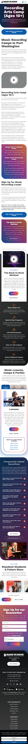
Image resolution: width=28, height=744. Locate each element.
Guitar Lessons (14, 445)
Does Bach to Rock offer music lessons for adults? (12, 515)
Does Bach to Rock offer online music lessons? (12, 521)
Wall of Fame (19, 599)
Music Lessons (13, 433)
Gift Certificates (14, 725)
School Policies (14, 708)
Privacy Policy (7, 694)
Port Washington (14, 702)
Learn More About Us (14, 538)
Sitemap (22, 694)
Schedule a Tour (14, 711)
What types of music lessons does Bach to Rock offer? (12, 478)
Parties (14, 660)
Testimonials (14, 721)
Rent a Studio (14, 728)
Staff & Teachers (14, 704)
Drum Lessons (14, 447)
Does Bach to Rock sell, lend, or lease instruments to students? (12, 490)
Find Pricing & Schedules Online (14, 32)
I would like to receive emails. (14, 633)
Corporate (14, 717)
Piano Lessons (14, 443)
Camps (14, 659)
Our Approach (13, 238)
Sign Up (13, 293)
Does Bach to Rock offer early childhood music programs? (11, 509)
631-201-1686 (14, 680)
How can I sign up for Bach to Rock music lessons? (11, 527)
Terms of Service (15, 694)
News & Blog (14, 723)
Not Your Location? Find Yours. (14, 678)
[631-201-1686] (23, 2)
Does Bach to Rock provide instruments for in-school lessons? (10, 497)
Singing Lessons (14, 449)
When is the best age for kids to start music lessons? (12, 503)
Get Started (14, 533)
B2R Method (14, 719)
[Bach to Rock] (9, 2)
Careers (14, 713)
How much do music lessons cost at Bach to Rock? (12, 484)
